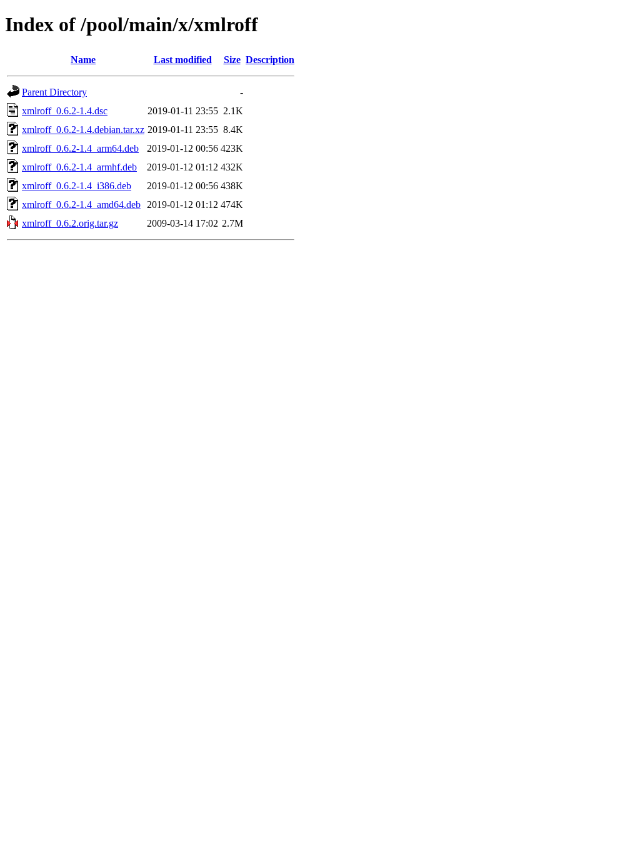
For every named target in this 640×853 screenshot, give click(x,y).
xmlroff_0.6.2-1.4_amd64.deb (81, 204)
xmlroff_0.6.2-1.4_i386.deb (76, 185)
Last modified (183, 59)
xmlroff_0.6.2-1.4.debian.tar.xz (83, 129)
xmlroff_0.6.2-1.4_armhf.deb (79, 167)
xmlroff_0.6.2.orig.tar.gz (70, 223)
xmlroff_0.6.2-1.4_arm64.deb (80, 148)
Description (270, 59)
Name (83, 59)
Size (232, 59)
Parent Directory (54, 92)
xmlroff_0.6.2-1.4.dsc (65, 111)
